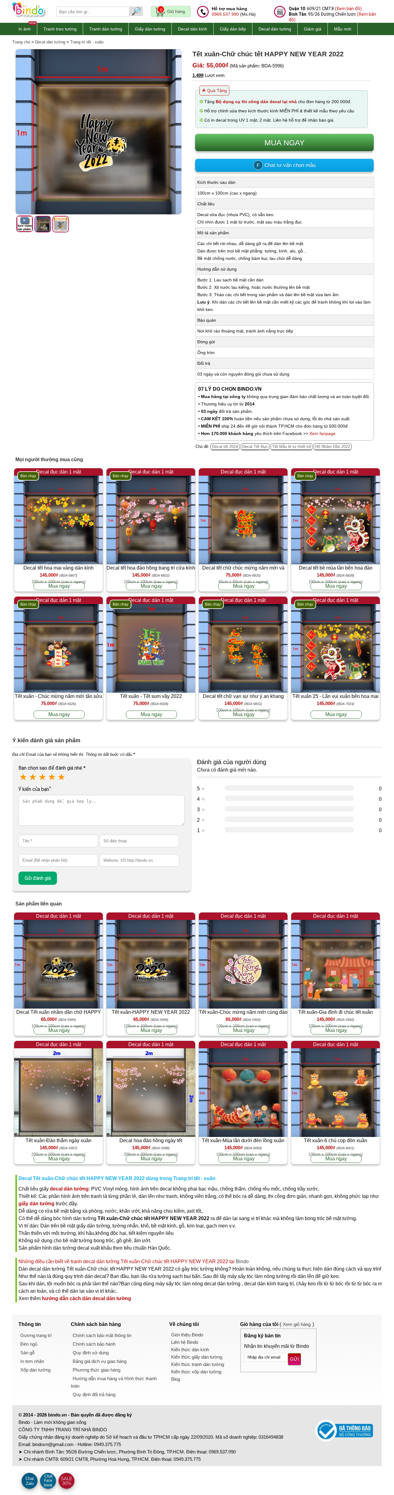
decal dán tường (69, 1188)
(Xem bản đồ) (348, 8)
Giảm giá (312, 28)
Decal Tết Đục (255, 446)
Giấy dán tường (150, 28)
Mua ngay (59, 586)
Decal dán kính (192, 28)
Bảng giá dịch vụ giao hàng (100, 1361)
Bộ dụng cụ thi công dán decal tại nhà (256, 101)
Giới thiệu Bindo (187, 1334)
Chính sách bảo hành (94, 1344)
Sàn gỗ (27, 1352)
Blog (175, 1379)
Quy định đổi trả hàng (94, 1394)
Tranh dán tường (105, 28)
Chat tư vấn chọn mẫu (286, 165)
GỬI (294, 1359)
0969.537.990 (225, 14)
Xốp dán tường (35, 1369)
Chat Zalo (30, 1481)
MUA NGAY (284, 142)
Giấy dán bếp (233, 28)
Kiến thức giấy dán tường (196, 1357)
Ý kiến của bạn (34, 789)
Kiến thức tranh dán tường (197, 1364)
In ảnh (24, 28)
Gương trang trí (36, 1335)
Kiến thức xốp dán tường (196, 1371)
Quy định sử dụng (91, 1352)
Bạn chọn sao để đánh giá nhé (52, 768)
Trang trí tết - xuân (86, 42)
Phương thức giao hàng (96, 1369)
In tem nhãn (32, 1361)
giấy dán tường (36, 1203)
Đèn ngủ (28, 1344)
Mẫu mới (342, 28)
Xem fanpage (322, 433)
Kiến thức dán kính (190, 1349)
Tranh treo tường (60, 28)
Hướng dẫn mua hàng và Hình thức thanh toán (114, 1382)
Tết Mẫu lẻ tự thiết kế (291, 446)
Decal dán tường (275, 28)
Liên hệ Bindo (184, 1342)
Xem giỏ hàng (297, 1324)
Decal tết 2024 (225, 446)
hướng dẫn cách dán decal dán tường (86, 1298)
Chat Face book (48, 1480)
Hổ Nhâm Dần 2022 (332, 446)
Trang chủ (21, 42)
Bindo (242, 1261)
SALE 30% (66, 1480)
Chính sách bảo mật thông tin (102, 1335)
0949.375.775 (107, 1444)
